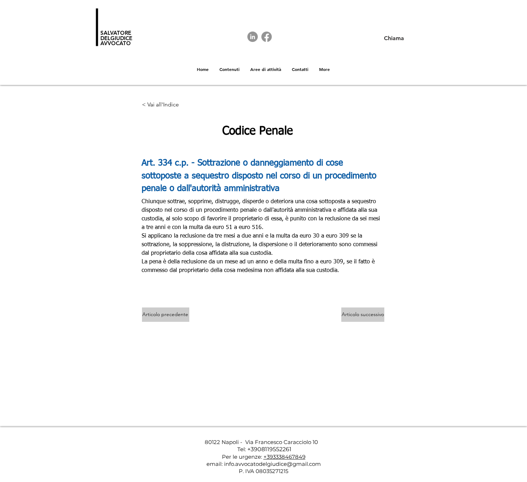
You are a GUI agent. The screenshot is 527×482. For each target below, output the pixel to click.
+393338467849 (284, 456)
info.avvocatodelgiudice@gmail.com (272, 463)
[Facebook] (266, 37)
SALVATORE (115, 32)
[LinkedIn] (252, 37)
